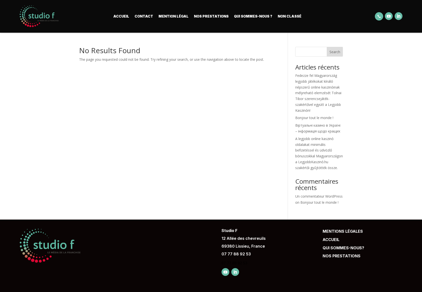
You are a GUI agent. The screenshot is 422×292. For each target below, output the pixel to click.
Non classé (289, 16)
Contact (144, 16)
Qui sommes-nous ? (253, 16)
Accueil (121, 16)
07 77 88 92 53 (236, 254)
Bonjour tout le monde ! (314, 117)
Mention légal (173, 16)
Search (334, 52)
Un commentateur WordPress (319, 196)
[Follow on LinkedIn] (398, 16)
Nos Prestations (211, 16)
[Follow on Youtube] (389, 16)
